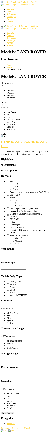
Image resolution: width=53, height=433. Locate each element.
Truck (12, 292)
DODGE (14, 216)
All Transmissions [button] (8, 336)
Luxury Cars (15, 282)
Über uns (10, 12)
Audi (12, 181)
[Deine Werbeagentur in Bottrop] (19, 3)
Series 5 (18, 203)
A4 (16, 187)
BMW (12, 197)
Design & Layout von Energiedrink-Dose (27, 214)
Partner (10, 19)
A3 (16, 184)
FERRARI (14, 219)
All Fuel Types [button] (7, 308)
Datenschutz (17, 428)
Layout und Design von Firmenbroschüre (27, 230)
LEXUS (13, 233)
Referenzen (11, 14)
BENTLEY (15, 195)
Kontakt (10, 21)
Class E (18, 241)
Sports (12, 287)
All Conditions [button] (7, 389)
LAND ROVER (17, 227)
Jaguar (12, 222)
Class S (18, 243)
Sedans (13, 284)
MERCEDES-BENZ (19, 235)
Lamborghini (15, 224)
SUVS (12, 290)
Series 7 (18, 206)
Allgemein (11, 423)
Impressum (5, 428)
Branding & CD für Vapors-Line (24, 208)
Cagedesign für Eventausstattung (24, 211)
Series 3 (18, 200)
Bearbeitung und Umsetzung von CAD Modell (30, 192)
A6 (16, 189)
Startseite (10, 9)
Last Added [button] (6, 107)
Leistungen (11, 16)
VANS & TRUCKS (18, 295)
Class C (18, 238)
